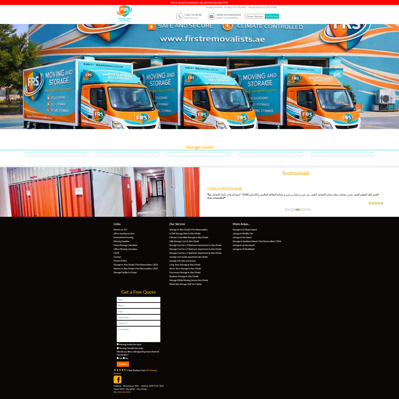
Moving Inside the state (130, 344)
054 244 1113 (124, 392)
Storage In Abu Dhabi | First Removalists (188, 229)
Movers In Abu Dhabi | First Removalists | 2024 (136, 268)
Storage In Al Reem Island (245, 229)
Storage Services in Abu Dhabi (262, 7)
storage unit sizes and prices (182, 260)
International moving (123, 237)
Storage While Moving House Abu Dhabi (188, 280)
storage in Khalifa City (243, 233)
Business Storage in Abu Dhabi (183, 276)
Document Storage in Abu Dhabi (184, 272)
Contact (117, 256)
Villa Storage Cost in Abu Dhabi (184, 241)
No (126, 358)
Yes (120, 358)
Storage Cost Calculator (235, 7)
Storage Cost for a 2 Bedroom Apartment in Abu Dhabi (195, 248)
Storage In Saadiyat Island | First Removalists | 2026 (257, 241)
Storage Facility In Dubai (125, 272)
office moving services (124, 233)
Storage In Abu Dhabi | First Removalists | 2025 (136, 264)
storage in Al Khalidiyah (244, 248)
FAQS (116, 252)
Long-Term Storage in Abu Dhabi (184, 264)
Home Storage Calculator (125, 245)
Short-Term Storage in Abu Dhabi (185, 268)
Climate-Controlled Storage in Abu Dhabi (188, 237)
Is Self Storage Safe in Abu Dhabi (184, 233)
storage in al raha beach (244, 245)
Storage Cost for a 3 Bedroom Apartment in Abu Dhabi (195, 245)
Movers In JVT (120, 229)
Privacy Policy (120, 260)
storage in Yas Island (242, 237)
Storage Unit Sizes (214, 7)
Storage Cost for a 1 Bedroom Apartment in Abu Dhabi (195, 252)
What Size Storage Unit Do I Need (185, 284)
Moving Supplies (121, 241)
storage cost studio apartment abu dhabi (188, 256)
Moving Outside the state (131, 348)
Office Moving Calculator (125, 248)
